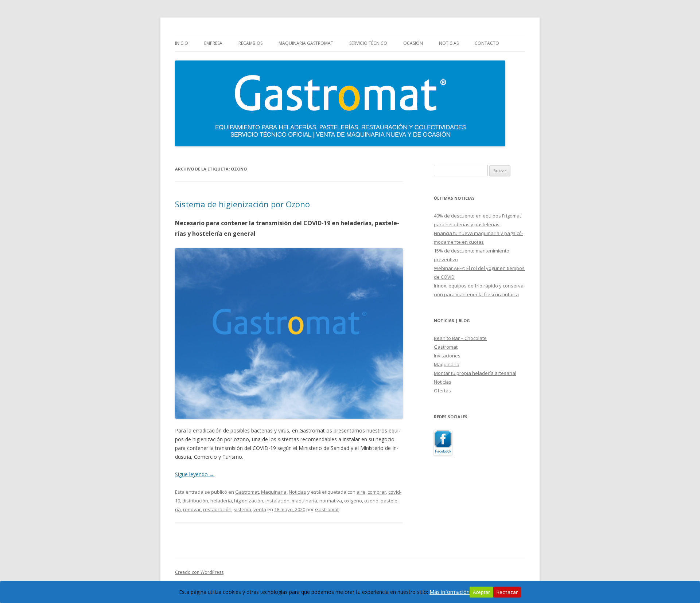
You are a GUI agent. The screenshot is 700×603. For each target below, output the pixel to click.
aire (361, 492)
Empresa (213, 43)
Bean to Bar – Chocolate (460, 338)
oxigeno (353, 500)
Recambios (250, 43)
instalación (277, 500)
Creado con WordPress (199, 572)
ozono (371, 500)
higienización (248, 500)
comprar (377, 492)
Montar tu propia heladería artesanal (475, 373)
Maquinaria (274, 492)
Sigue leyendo (194, 474)
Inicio (181, 43)
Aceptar (481, 592)
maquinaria (304, 500)
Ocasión (413, 43)
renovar (192, 509)
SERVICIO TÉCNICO (368, 43)
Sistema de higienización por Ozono (242, 204)
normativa (330, 500)
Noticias (449, 43)
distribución (195, 500)
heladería (221, 500)
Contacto (487, 43)
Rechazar (507, 592)
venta (259, 509)
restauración (217, 509)
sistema (242, 509)
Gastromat (247, 492)
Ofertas (442, 390)
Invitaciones (447, 355)
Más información (449, 591)
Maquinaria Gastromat (306, 43)
